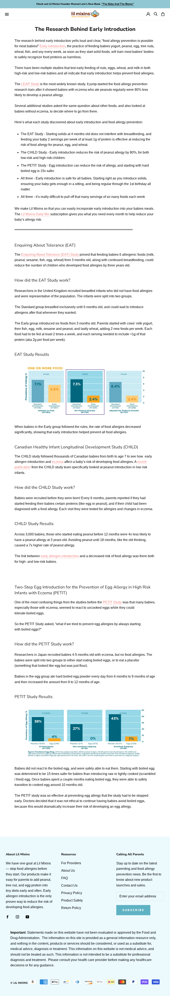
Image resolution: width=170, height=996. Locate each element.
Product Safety (72, 900)
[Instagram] (17, 917)
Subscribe (133, 910)
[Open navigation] (7, 14)
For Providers (71, 863)
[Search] (156, 14)
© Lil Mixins (19, 983)
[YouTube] (27, 917)
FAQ (64, 878)
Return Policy (71, 908)
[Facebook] (7, 917)
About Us (68, 870)
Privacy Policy (71, 893)
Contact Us (69, 885)
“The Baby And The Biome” (117, 4)
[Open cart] (163, 14)
